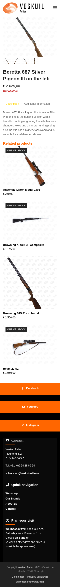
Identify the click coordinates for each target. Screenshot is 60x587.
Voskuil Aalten (26, 567)
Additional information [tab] (37, 103)
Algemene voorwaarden (30, 581)
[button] (55, 7)
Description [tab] (12, 103)
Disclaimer (18, 576)
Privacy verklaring (37, 576)
